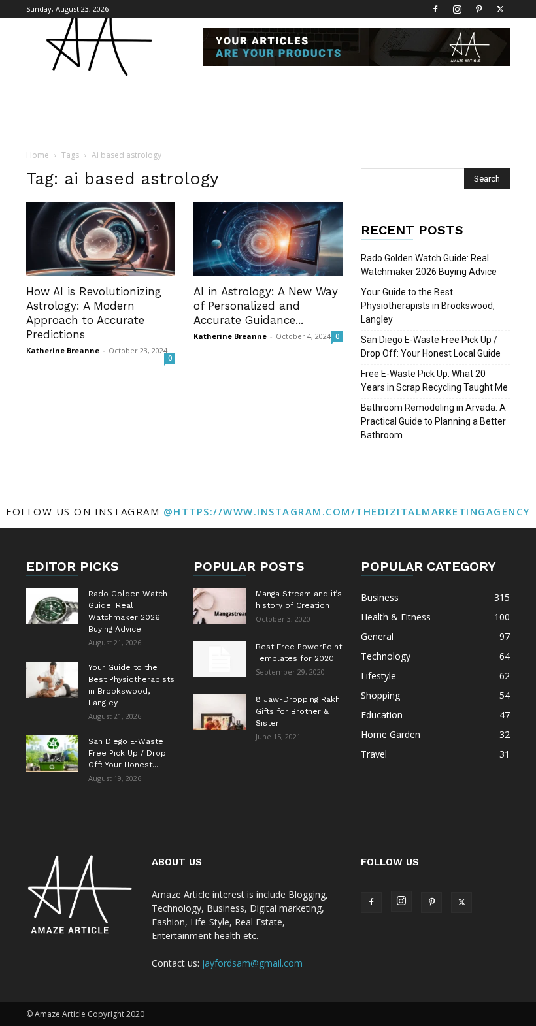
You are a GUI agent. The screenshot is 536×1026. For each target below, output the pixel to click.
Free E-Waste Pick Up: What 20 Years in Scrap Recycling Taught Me (434, 380)
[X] (500, 9)
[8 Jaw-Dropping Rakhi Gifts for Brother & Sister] (219, 712)
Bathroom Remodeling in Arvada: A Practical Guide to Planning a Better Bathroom (433, 421)
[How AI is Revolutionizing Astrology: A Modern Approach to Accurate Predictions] (100, 239)
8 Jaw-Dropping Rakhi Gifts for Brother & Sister (299, 711)
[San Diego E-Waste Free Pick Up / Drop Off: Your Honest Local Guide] (52, 753)
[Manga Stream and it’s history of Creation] (219, 606)
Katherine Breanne (62, 350)
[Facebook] (435, 9)
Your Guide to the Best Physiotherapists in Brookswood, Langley (428, 306)
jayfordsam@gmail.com (252, 963)
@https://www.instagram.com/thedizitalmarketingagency (346, 511)
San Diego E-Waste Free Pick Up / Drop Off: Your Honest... (127, 753)
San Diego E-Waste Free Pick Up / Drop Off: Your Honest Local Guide (431, 346)
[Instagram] (457, 9)
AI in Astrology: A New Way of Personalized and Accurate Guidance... (265, 306)
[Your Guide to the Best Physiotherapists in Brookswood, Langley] (52, 680)
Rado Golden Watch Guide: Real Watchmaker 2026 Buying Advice (429, 265)
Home (37, 155)
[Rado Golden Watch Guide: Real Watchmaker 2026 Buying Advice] (52, 606)
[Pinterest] (478, 9)
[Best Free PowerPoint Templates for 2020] (219, 659)
